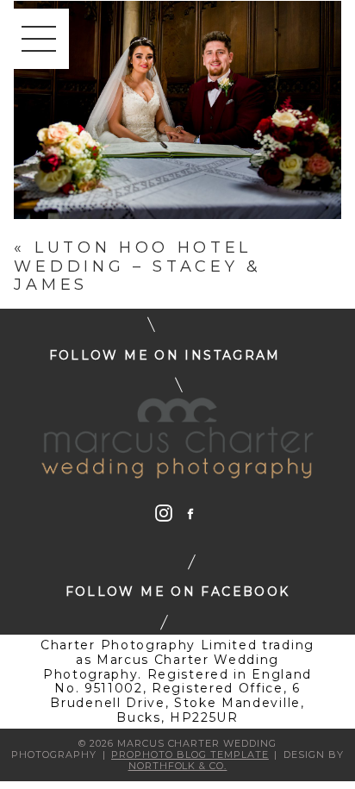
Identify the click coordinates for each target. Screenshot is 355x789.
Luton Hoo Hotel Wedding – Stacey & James (137, 266)
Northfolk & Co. (177, 766)
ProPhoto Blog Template (190, 754)
